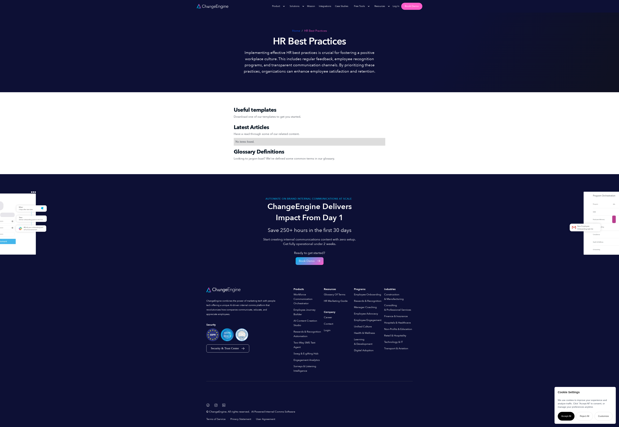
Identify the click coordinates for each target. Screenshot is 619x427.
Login (327, 330)
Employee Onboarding (367, 294)
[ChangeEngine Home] (223, 289)
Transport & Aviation (396, 348)
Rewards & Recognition (367, 301)
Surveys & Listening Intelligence (305, 369)
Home (296, 31)
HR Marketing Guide (336, 301)
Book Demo (412, 6)
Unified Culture (363, 326)
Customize (603, 416)
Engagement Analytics (307, 360)
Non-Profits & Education (398, 329)
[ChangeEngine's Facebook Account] (208, 405)
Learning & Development (363, 342)
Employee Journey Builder (304, 312)
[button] (277, 6)
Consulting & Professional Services (397, 308)
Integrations (325, 6)
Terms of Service (216, 419)
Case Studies (341, 6)
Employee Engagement (367, 320)
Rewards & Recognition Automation (307, 334)
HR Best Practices (315, 31)
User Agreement (265, 419)
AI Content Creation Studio (305, 323)
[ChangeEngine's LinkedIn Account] (223, 405)
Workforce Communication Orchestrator (303, 299)
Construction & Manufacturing (394, 297)
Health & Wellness (364, 333)
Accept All (566, 416)
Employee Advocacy (366, 313)
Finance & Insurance (396, 316)
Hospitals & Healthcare (397, 322)
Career (328, 317)
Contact (328, 324)
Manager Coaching (365, 307)
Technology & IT (393, 342)
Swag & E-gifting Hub (306, 353)
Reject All (584, 416)
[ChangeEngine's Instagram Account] (215, 405)
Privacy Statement (240, 419)
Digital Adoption (363, 350)
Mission (311, 6)
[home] (212, 6)
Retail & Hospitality (395, 335)
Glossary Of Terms (334, 294)
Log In (396, 6)
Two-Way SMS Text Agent (304, 345)
